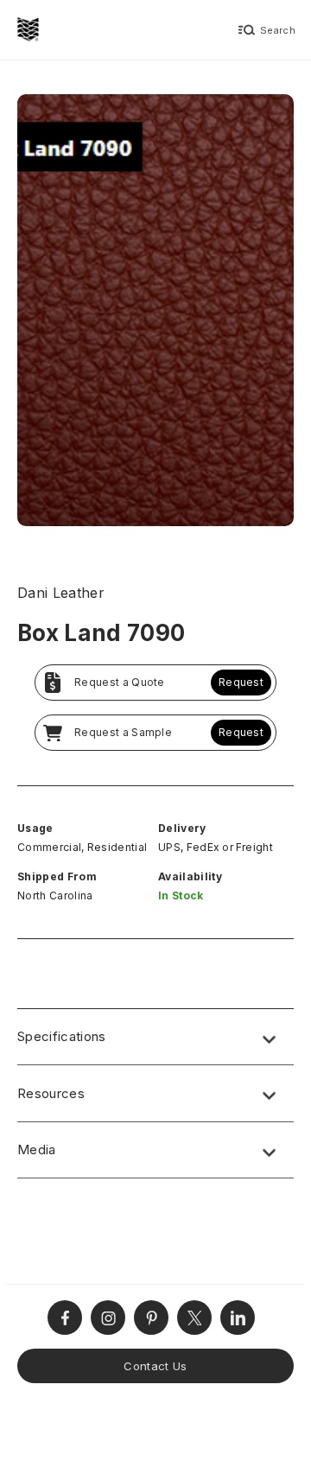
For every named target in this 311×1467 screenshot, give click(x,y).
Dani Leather (61, 592)
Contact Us (155, 1366)
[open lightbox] (155, 312)
